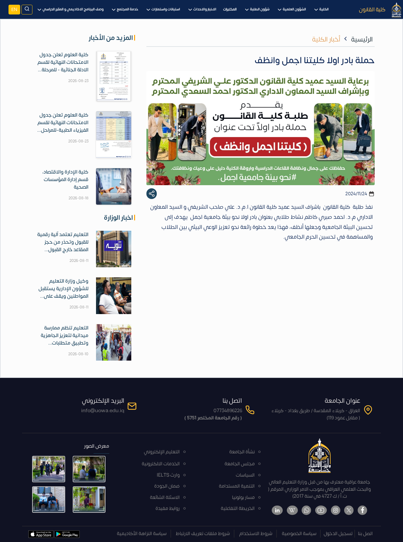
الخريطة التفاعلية (238, 508)
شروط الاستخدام (255, 534)
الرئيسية (362, 39)
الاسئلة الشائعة (165, 497)
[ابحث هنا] (26, 9)
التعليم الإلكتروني (162, 452)
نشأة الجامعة (242, 452)
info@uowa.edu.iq (102, 411)
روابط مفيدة (168, 508)
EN (14, 9)
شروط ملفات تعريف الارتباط (203, 534)
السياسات (245, 475)
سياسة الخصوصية (299, 534)
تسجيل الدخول (338, 534)
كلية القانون (372, 9)
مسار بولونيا (243, 497)
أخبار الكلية (326, 39)
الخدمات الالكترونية (161, 464)
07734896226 (227, 411)
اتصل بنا (365, 534)
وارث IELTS (168, 475)
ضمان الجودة (167, 486)
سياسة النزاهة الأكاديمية (142, 534)
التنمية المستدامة (237, 486)
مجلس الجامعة (239, 464)
